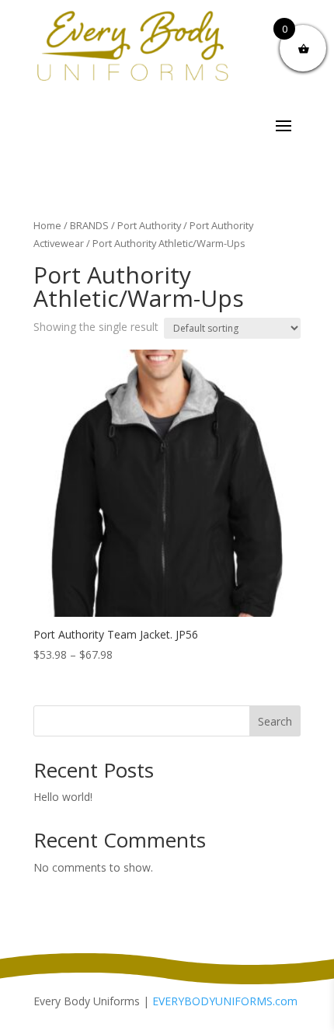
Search (275, 721)
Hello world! (62, 796)
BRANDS (89, 225)
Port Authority (149, 225)
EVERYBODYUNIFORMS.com (224, 1001)
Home (47, 225)
